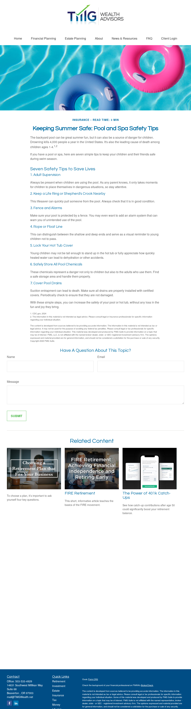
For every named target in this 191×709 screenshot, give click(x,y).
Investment (58, 686)
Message (13, 381)
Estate (56, 690)
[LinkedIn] (15, 703)
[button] (18, 38)
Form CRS (93, 679)
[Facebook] (9, 703)
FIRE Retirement (80, 493)
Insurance (58, 695)
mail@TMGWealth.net (20, 697)
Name (11, 357)
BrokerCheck (147, 685)
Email (101, 357)
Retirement (58, 681)
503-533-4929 (23, 681)
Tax (54, 700)
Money (56, 704)
